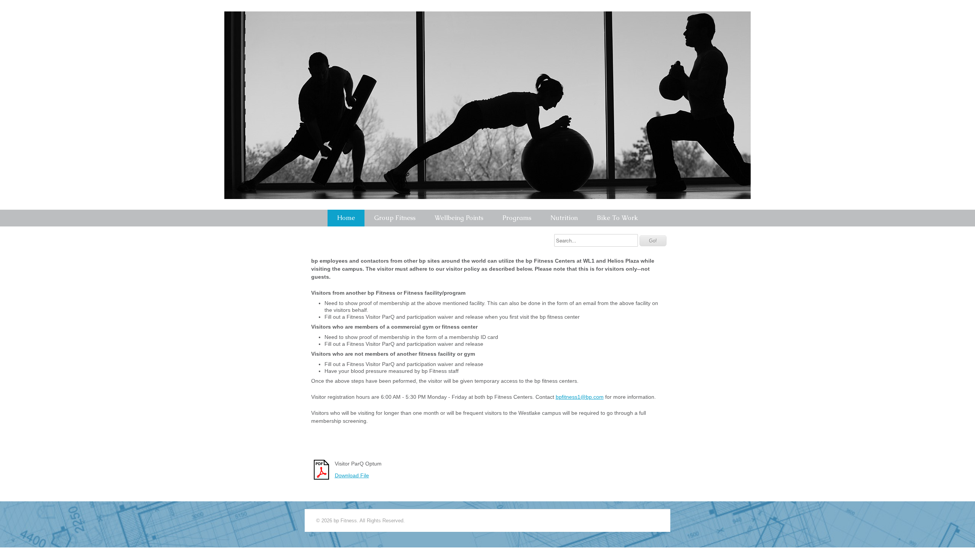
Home (346, 218)
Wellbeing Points (459, 218)
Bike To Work (617, 218)
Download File (352, 475)
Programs (516, 218)
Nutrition (564, 218)
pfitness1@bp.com (581, 397)
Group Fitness (395, 218)
